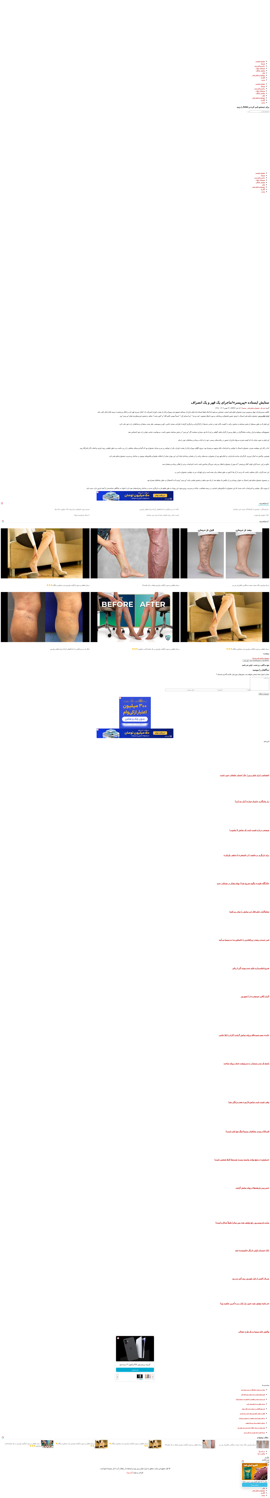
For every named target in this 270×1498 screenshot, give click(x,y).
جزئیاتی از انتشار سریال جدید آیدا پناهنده (255, 1423)
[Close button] (267, 1461)
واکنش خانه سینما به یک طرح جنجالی (253, 1331)
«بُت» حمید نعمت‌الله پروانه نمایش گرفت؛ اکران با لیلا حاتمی (244, 1035)
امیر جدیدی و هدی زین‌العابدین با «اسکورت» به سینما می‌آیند (244, 940)
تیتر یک (263, 408)
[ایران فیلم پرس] (212, 57)
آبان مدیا (129, 1472)
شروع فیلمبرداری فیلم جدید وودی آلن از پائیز (250, 968)
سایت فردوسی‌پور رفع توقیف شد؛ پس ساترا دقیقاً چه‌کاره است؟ (242, 1222)
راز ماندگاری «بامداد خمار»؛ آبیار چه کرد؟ (252, 801)
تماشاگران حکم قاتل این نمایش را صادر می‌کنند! (249, 911)
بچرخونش (134, 1370)
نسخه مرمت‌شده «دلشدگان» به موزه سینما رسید (253, 1390)
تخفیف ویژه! (255, 1485)
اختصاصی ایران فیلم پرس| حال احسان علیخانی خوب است (244, 775)
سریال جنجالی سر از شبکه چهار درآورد (256, 1404)
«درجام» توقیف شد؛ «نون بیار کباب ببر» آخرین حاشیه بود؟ (244, 1303)
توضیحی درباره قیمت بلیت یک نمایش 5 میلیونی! (249, 830)
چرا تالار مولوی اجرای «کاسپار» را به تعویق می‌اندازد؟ (252, 1418)
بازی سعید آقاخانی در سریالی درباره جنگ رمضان (253, 1409)
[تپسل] (98, 492)
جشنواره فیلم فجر (253, 408)
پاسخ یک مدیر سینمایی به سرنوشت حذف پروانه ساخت (246, 1063)
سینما (244, 408)
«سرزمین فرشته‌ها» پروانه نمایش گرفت (252, 1187)
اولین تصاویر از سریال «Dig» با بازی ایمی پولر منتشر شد (251, 1428)
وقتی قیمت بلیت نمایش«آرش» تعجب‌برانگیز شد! (248, 1102)
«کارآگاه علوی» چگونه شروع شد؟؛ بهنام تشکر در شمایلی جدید (243, 883)
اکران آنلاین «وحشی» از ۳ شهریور (255, 996)
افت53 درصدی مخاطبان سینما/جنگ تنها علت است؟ (247, 1131)
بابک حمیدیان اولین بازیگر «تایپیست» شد (252, 1250)
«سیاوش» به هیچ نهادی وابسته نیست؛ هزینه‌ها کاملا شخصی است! (242, 1159)
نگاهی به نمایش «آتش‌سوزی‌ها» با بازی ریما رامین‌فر (252, 1413)
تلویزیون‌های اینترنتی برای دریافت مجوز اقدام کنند (253, 1394)
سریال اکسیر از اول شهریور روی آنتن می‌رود (250, 1278)
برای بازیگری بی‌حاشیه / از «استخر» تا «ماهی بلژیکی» (246, 855)
